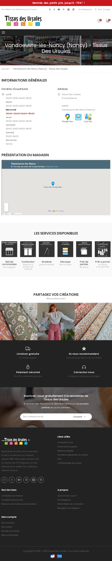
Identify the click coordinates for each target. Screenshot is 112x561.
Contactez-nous (65, 442)
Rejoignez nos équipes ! (68, 508)
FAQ (59, 459)
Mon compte (104, 9)
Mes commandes (9, 535)
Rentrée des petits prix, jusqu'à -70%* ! (59, 3)
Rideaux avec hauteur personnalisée (18, 504)
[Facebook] (54, 9)
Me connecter (8, 522)
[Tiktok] (68, 9)
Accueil (5, 68)
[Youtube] (59, 9)
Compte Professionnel (12, 499)
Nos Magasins (85, 9)
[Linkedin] (73, 9)
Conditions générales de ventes (72, 454)
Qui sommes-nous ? (67, 495)
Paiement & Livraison (67, 446)
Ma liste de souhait (10, 531)
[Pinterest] (63, 9)
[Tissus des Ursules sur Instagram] (18, 321)
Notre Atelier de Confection (70, 504)
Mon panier (6, 526)
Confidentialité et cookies (69, 463)
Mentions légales (65, 450)
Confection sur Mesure (12, 495)
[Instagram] (50, 9)
